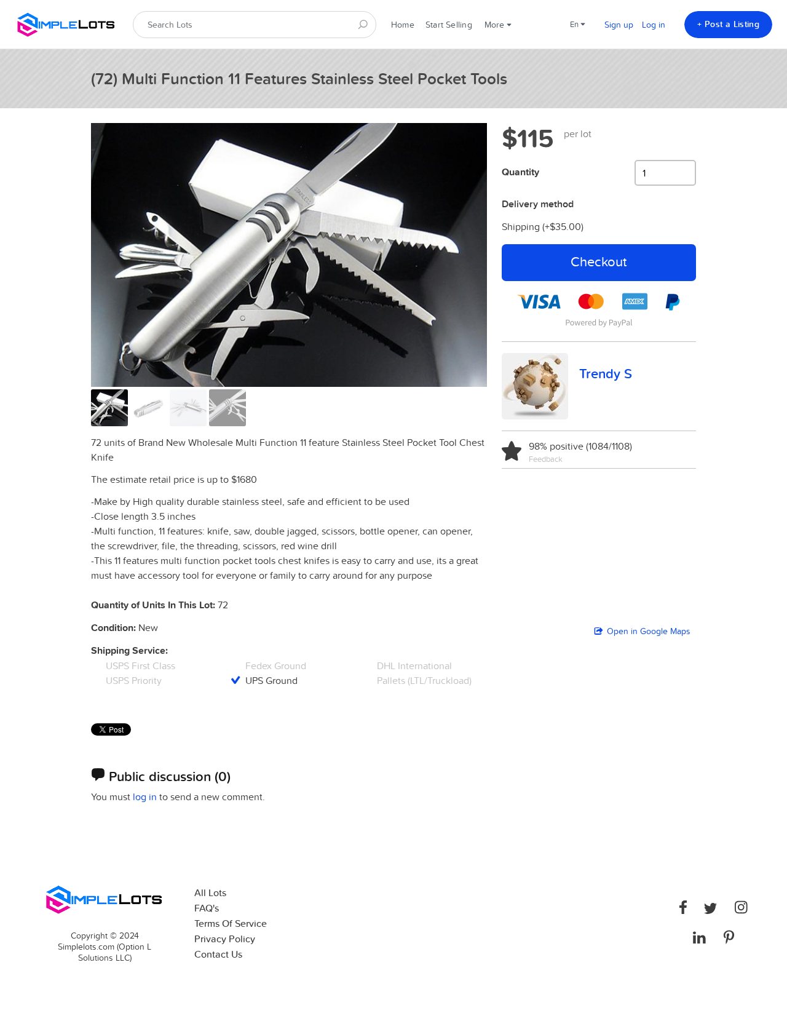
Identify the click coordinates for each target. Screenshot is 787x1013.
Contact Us (218, 954)
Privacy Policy (224, 939)
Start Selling (448, 24)
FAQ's (206, 908)
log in (145, 796)
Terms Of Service (230, 923)
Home (402, 24)
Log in (653, 24)
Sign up (618, 24)
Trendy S (605, 373)
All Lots (210, 893)
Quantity (520, 172)
